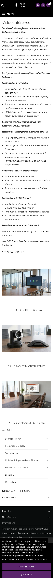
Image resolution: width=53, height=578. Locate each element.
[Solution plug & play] (26, 282)
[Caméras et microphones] (26, 338)
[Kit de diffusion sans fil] (26, 394)
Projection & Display (15, 446)
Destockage (11, 482)
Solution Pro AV (13, 439)
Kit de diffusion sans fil (27, 422)
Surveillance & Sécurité (16, 467)
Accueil (7, 430)
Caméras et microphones (27, 366)
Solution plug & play (26, 310)
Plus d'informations (11, 559)
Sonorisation (11, 453)
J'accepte (26, 574)
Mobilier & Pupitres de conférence (21, 460)
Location (9, 475)
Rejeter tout (26, 566)
